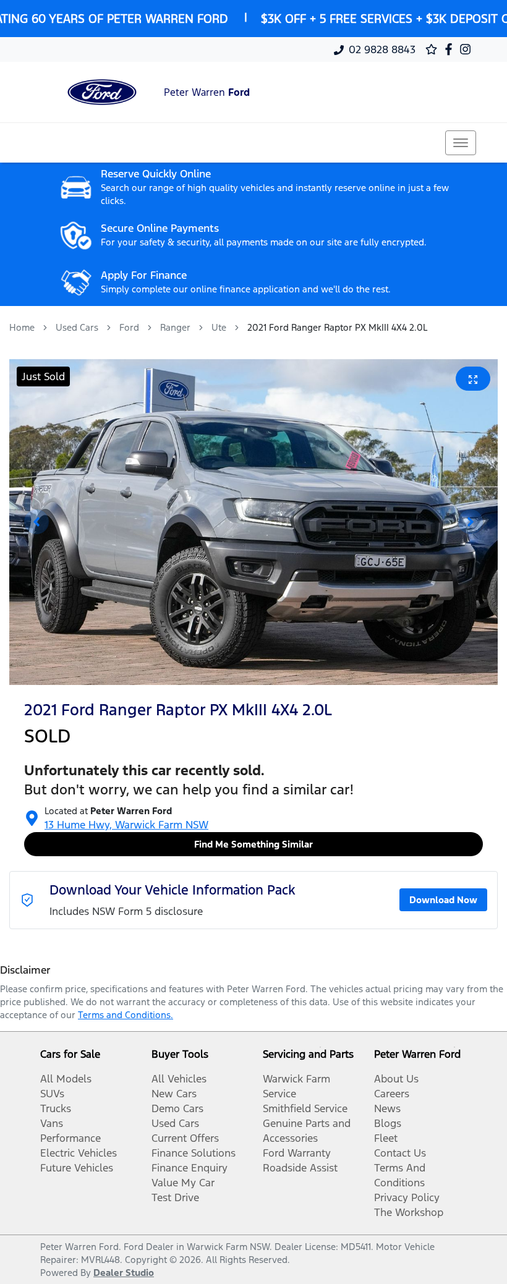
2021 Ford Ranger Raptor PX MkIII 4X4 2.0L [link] (337, 327)
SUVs (52, 1093)
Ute (218, 327)
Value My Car (183, 1182)
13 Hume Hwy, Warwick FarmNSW (126, 824)
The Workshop (408, 1212)
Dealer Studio (123, 1272)
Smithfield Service (305, 1108)
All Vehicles (179, 1079)
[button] (460, 142)
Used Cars (77, 327)
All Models (66, 1079)
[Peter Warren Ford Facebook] (451, 49)
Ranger (175, 327)
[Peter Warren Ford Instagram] (467, 49)
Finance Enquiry (189, 1168)
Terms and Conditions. (125, 1015)
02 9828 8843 (382, 49)
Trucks (55, 1108)
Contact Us (400, 1153)
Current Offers (185, 1138)
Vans (51, 1123)
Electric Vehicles (78, 1153)
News (387, 1108)
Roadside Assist (300, 1168)
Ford (129, 327)
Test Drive (175, 1197)
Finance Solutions (193, 1153)
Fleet (386, 1138)
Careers (391, 1093)
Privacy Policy (407, 1197)
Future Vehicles (76, 1168)
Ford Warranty (297, 1153)
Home (22, 327)
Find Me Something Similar (253, 844)
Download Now (443, 900)
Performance (70, 1138)
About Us (396, 1079)
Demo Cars (177, 1108)
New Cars (174, 1093)
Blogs (387, 1123)
